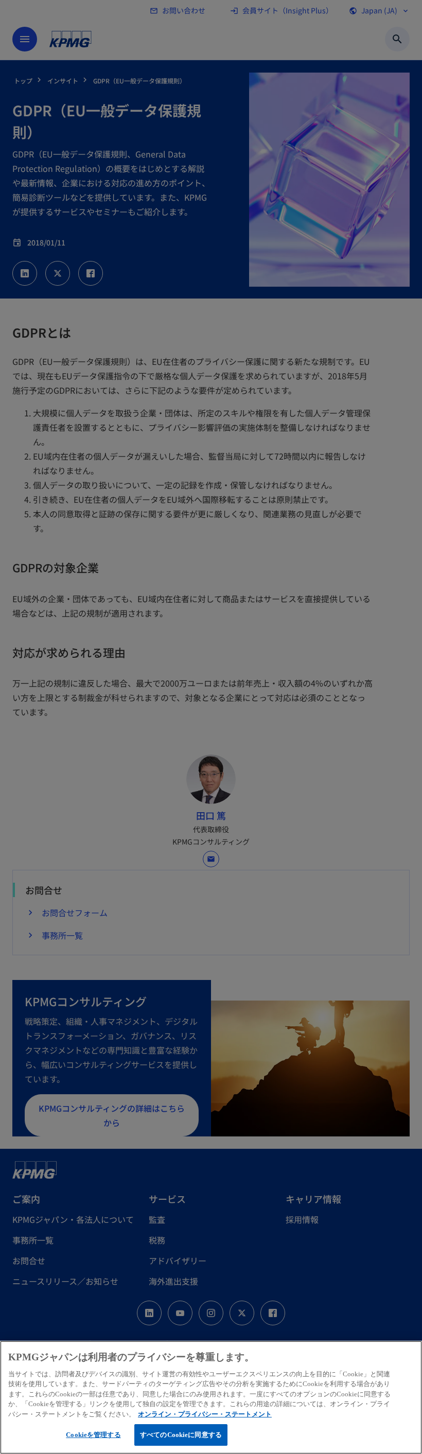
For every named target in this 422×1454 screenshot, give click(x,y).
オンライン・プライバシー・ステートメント (205, 1414)
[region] (211, 1397)
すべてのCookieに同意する (181, 1435)
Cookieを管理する (93, 1435)
